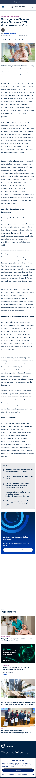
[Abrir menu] (3, 7)
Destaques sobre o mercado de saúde (10, 16)
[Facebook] (7, 752)
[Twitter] (12, 752)
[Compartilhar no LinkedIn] (9, 39)
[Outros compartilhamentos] (23, 39)
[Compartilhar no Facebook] (19, 39)
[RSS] (26, 752)
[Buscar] (33, 7)
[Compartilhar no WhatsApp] (16, 39)
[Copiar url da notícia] (3, 39)
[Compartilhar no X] (13, 39)
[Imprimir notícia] (6, 39)
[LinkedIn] (17, 752)
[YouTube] (21, 752)
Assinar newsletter (18, 550)
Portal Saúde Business (10, 33)
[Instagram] (3, 752)
